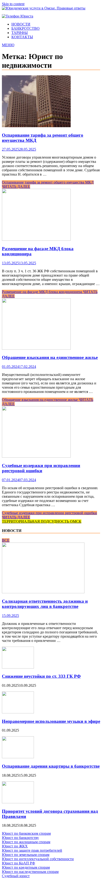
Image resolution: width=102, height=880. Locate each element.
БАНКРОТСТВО (25, 28)
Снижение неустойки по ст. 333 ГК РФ (41, 676)
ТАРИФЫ (19, 33)
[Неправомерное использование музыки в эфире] (18, 712)
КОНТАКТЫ (22, 37)
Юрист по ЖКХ (15, 846)
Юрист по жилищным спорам (26, 842)
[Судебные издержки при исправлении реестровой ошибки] (51, 432)
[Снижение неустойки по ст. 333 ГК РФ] (18, 667)
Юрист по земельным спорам (25, 855)
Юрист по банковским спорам (26, 833)
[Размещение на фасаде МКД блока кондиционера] (51, 215)
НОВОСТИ (20, 24)
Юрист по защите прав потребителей (32, 850)
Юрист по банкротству (20, 838)
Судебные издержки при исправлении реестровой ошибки (41, 468)
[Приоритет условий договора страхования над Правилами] (18, 802)
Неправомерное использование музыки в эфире (51, 721)
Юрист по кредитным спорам (26, 867)
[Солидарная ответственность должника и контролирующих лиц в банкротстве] (43, 592)
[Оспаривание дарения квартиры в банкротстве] (18, 757)
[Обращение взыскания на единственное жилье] (51, 324)
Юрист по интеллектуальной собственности (38, 859)
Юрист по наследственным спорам (30, 872)
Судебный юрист (16, 876)
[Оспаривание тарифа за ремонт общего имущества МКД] (51, 101)
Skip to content (13, 4)
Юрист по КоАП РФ (18, 863)
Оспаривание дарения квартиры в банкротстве (51, 766)
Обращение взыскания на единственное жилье (50, 357)
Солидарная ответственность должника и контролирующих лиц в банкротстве (45, 604)
